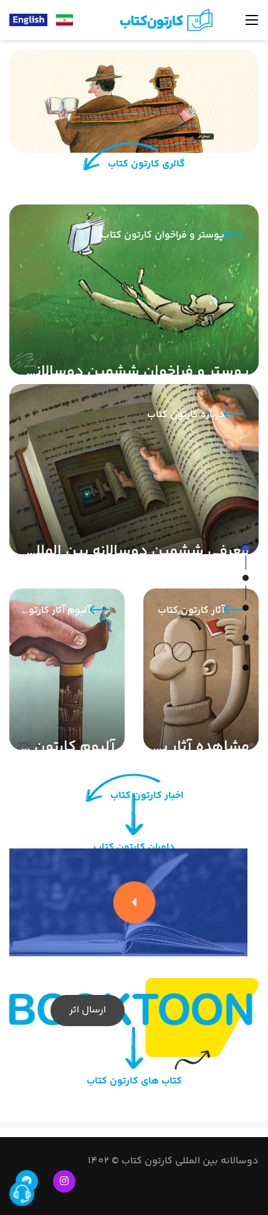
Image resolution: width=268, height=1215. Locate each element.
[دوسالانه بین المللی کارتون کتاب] (164, 20)
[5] (245, 667)
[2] (245, 577)
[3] (245, 607)
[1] (245, 547)
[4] (245, 637)
